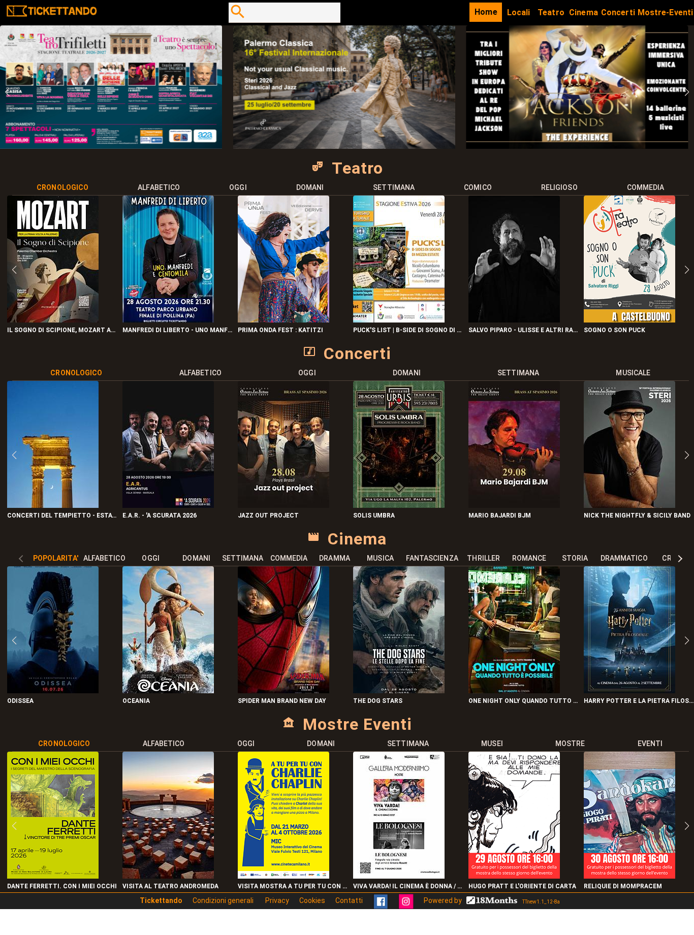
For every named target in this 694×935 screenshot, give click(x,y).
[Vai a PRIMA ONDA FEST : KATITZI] (283, 320)
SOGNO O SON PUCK (614, 330)
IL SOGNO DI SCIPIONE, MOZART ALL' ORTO (62, 330)
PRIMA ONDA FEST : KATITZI (280, 330)
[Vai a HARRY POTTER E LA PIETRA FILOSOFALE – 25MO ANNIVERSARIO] (629, 690)
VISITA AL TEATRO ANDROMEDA (170, 886)
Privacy (277, 900)
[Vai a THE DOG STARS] (399, 690)
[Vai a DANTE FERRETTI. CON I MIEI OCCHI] (53, 876)
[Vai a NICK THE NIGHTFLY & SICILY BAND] (629, 505)
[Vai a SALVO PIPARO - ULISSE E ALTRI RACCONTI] (514, 320)
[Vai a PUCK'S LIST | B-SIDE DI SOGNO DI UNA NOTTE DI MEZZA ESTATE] (399, 320)
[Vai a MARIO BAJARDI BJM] (514, 505)
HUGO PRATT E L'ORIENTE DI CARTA (522, 886)
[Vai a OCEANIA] (168, 690)
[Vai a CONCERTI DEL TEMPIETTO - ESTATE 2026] (53, 505)
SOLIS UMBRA (374, 515)
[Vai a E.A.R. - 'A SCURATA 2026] (168, 505)
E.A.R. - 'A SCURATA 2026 (159, 515)
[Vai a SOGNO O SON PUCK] (629, 320)
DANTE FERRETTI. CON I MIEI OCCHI (62, 886)
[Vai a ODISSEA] (53, 690)
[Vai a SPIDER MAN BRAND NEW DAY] (283, 690)
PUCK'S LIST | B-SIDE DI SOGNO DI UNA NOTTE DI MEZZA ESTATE (408, 330)
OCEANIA (136, 700)
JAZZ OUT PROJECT (268, 515)
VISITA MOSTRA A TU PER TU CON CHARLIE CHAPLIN (293, 886)
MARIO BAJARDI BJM (499, 515)
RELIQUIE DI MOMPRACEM (623, 886)
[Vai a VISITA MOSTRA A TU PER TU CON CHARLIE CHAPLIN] (283, 876)
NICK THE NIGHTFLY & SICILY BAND (637, 515)
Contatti (349, 900)
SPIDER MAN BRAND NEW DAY (282, 700)
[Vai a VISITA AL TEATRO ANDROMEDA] (168, 876)
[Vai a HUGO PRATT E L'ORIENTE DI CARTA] (514, 876)
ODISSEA (20, 700)
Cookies (312, 900)
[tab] (62, 187)
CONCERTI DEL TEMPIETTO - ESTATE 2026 (62, 515)
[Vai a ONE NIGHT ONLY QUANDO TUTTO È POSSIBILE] (514, 690)
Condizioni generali (224, 900)
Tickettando (161, 900)
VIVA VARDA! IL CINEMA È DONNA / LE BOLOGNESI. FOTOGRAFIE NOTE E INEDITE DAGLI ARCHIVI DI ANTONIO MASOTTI (408, 886)
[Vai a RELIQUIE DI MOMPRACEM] (629, 876)
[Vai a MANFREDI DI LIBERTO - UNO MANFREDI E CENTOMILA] (168, 320)
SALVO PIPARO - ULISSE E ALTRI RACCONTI (523, 330)
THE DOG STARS (377, 700)
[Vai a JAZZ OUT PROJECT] (283, 505)
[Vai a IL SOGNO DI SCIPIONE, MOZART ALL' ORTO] (53, 320)
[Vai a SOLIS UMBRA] (399, 505)
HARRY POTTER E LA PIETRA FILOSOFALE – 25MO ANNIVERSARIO (639, 700)
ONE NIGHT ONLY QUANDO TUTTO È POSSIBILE (523, 700)
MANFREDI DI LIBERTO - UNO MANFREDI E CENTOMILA (177, 330)
